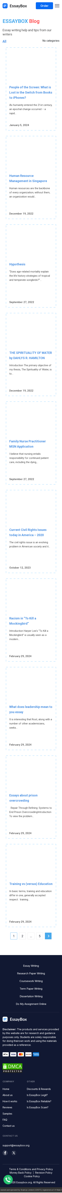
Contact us (9, 1125)
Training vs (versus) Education (31, 884)
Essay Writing (31, 965)
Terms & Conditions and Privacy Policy (31, 1169)
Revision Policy (43, 1172)
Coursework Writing (31, 981)
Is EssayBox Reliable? (39, 1101)
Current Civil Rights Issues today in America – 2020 (27, 532)
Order (44, 5)
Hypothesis (17, 264)
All (4, 41)
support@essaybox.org (16, 1145)
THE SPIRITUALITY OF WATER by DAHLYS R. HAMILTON (30, 355)
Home (6, 1089)
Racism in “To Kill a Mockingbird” (22, 620)
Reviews (7, 1107)
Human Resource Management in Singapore (28, 178)
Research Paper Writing (31, 973)
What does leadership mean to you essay (30, 709)
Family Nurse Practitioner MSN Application (27, 443)
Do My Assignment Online (31, 1004)
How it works (10, 1101)
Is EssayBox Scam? (37, 1107)
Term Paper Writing (31, 988)
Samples (7, 1113)
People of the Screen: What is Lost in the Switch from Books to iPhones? (30, 92)
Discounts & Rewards (39, 1089)
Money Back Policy (21, 1172)
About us (8, 1095)
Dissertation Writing (31, 996)
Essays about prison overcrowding (23, 797)
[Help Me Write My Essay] (15, 6)
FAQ (5, 1119)
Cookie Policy (32, 1176)
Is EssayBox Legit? (37, 1095)
